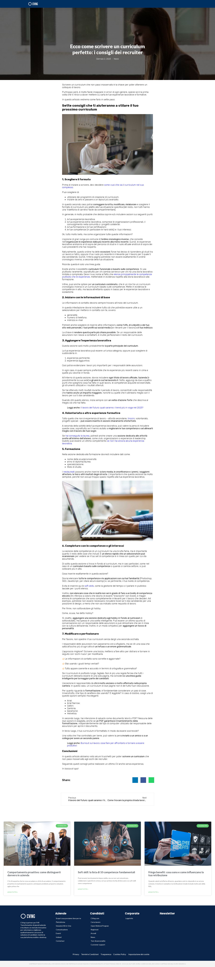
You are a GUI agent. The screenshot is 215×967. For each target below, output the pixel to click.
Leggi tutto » (12, 892)
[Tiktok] (61, 954)
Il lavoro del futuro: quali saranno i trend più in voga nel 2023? (112, 407)
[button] (135, 780)
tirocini (131, 418)
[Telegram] (39, 954)
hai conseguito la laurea (77, 435)
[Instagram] (54, 954)
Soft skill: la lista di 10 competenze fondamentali (106, 872)
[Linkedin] (31, 954)
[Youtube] (46, 954)
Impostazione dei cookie (138, 954)
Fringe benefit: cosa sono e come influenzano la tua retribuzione (176, 874)
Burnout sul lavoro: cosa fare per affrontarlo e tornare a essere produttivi (105, 744)
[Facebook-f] (23, 954)
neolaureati (69, 471)
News (116, 59)
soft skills (89, 586)
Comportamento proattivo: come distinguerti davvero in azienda (34, 874)
